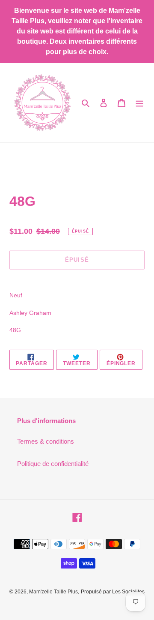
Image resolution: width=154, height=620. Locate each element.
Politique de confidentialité (53, 463)
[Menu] (139, 103)
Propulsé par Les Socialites (113, 592)
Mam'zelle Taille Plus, (54, 592)
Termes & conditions (45, 441)
